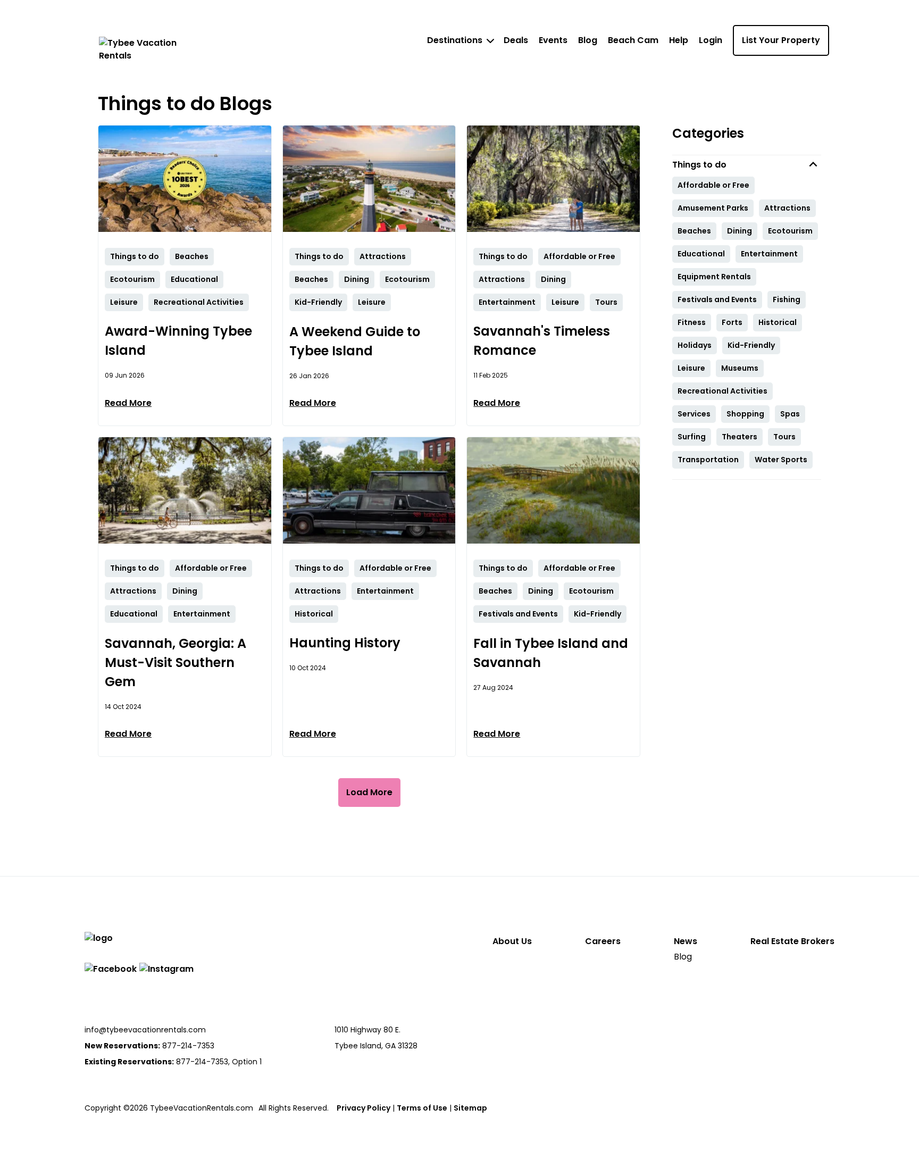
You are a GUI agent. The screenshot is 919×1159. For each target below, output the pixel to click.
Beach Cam (633, 40)
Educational (701, 253)
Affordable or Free (713, 185)
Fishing (786, 299)
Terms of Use (422, 1108)
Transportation (708, 459)
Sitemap (470, 1108)
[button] (746, 164)
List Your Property (781, 40)
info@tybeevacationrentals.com (145, 1029)
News (685, 941)
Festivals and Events (717, 299)
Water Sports (781, 459)
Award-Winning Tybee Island (178, 340)
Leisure (691, 368)
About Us (512, 941)
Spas (790, 413)
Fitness (692, 322)
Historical (777, 322)
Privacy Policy (363, 1108)
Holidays (695, 345)
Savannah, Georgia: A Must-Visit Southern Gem (175, 662)
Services (694, 413)
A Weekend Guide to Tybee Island (354, 341)
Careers (603, 941)
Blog (587, 40)
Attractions (787, 208)
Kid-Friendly (751, 345)
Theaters (739, 436)
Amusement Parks (713, 208)
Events (553, 40)
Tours (784, 436)
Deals (516, 40)
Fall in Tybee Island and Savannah (550, 653)
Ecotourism (790, 231)
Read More (128, 403)
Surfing (692, 436)
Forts (732, 322)
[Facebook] (111, 968)
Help (678, 40)
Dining (739, 231)
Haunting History (344, 643)
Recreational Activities (722, 391)
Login (710, 40)
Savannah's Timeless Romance (541, 340)
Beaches (694, 231)
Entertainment (769, 253)
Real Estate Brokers (792, 941)
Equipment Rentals (714, 276)
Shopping (745, 413)
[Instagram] (166, 968)
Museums (739, 368)
